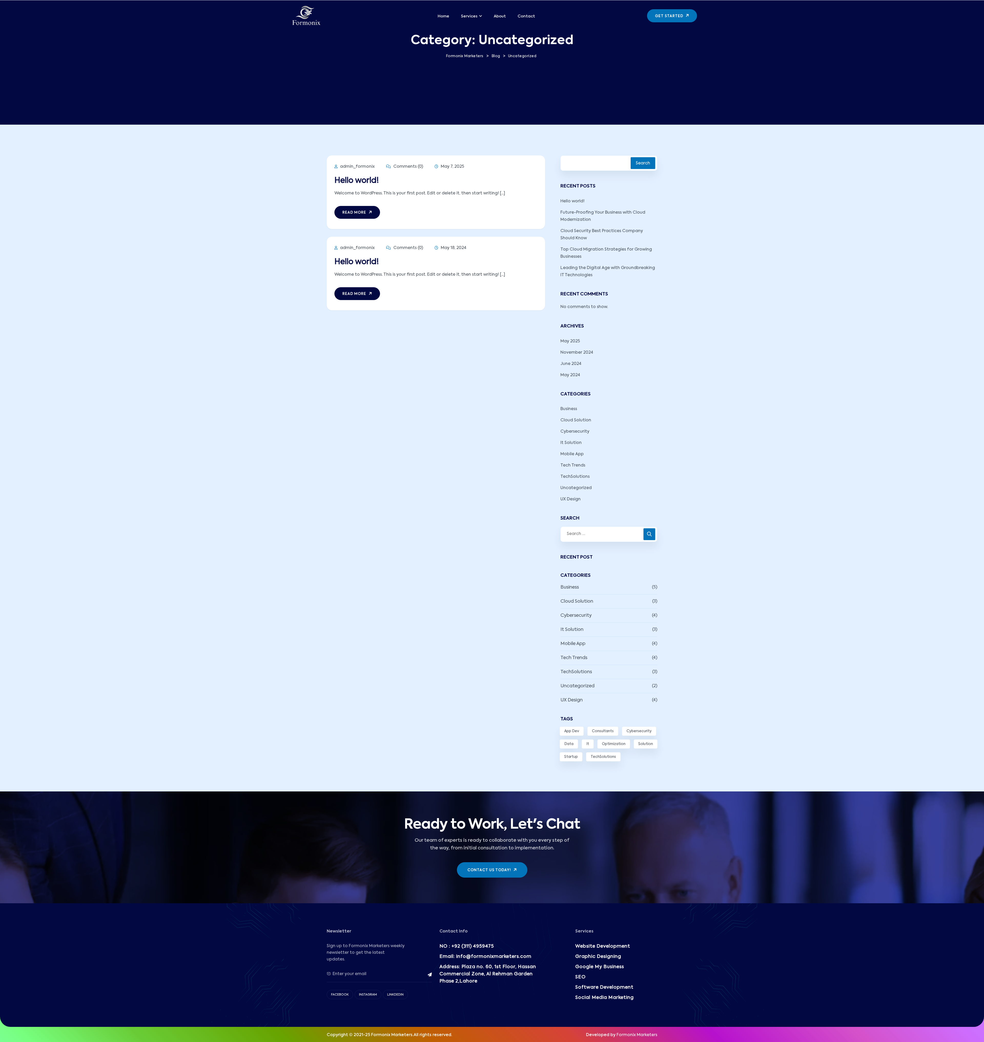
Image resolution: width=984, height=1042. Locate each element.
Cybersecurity (574, 432)
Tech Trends (572, 465)
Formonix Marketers (637, 1035)
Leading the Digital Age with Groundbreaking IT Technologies (607, 271)
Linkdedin (395, 994)
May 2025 (570, 341)
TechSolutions (575, 477)
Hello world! (356, 181)
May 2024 (570, 375)
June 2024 (570, 364)
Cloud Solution (575, 420)
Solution (645, 744)
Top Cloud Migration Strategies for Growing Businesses (606, 253)
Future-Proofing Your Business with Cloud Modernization (602, 216)
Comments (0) (407, 167)
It (587, 744)
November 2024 (576, 353)
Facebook (340, 994)
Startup (571, 757)
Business (568, 409)
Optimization (614, 744)
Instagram (368, 994)
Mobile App (572, 454)
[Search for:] (608, 534)
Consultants (603, 731)
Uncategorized (576, 488)
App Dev (571, 731)
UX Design (570, 499)
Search (643, 163)
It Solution (571, 443)
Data (568, 744)
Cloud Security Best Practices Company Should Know (601, 234)
